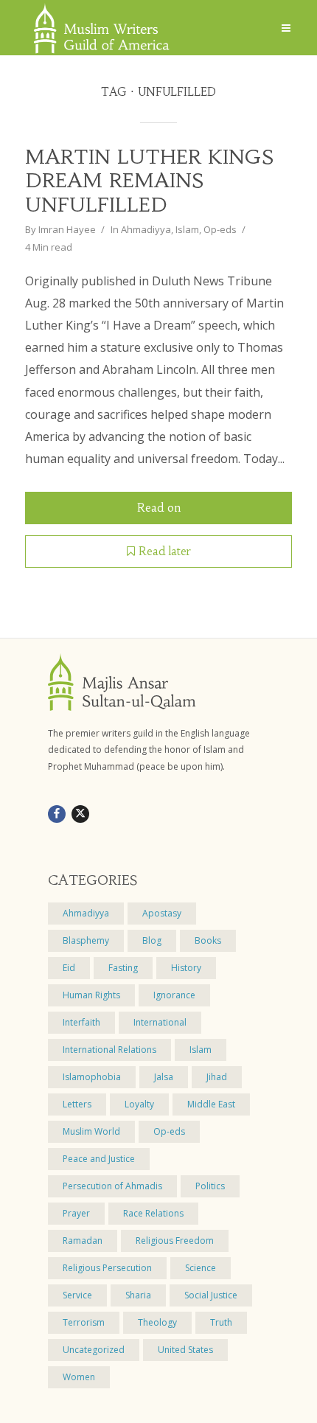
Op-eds (220, 229)
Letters (77, 1104)
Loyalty (139, 1104)
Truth (221, 1322)
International (160, 1022)
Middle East (211, 1104)
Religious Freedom (175, 1240)
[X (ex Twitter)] (80, 814)
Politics (210, 1186)
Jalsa (163, 1077)
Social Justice (210, 1295)
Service (77, 1295)
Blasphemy (86, 940)
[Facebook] (57, 814)
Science (200, 1268)
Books (208, 940)
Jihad (216, 1077)
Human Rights (91, 995)
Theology (157, 1322)
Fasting (123, 967)
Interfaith (81, 1022)
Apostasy (161, 913)
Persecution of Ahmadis (112, 1186)
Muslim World (91, 1131)
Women (79, 1377)
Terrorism (84, 1322)
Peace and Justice (99, 1158)
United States (185, 1349)
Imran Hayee (67, 229)
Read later (165, 551)
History (186, 967)
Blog (151, 940)
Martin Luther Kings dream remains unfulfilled (149, 181)
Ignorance (174, 995)
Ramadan (82, 1240)
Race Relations (153, 1213)
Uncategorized (94, 1349)
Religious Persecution (107, 1268)
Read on (159, 508)
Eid (69, 967)
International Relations (109, 1049)
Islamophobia (92, 1077)
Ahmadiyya (146, 229)
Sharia (138, 1295)
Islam (187, 229)
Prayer (76, 1213)
